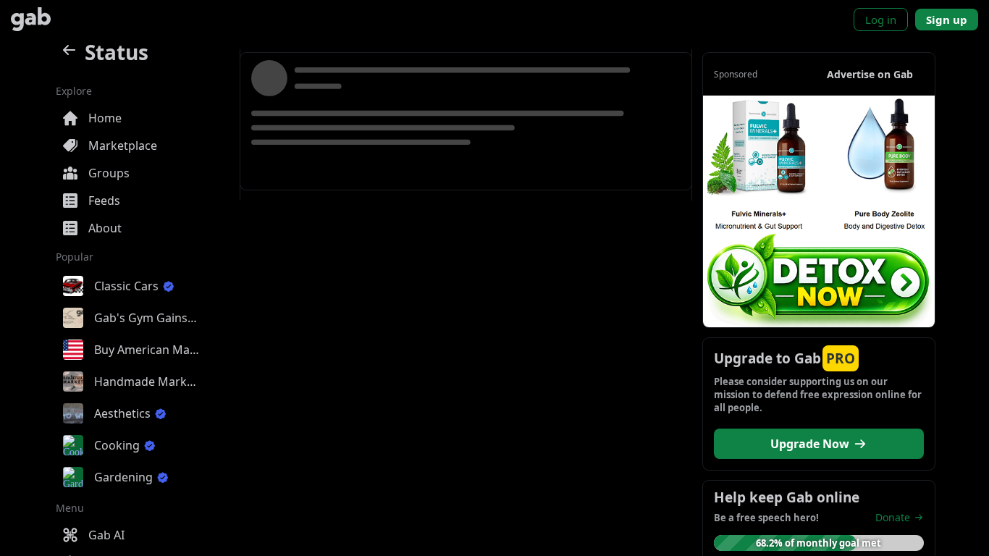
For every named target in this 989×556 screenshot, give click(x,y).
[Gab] (31, 19)
